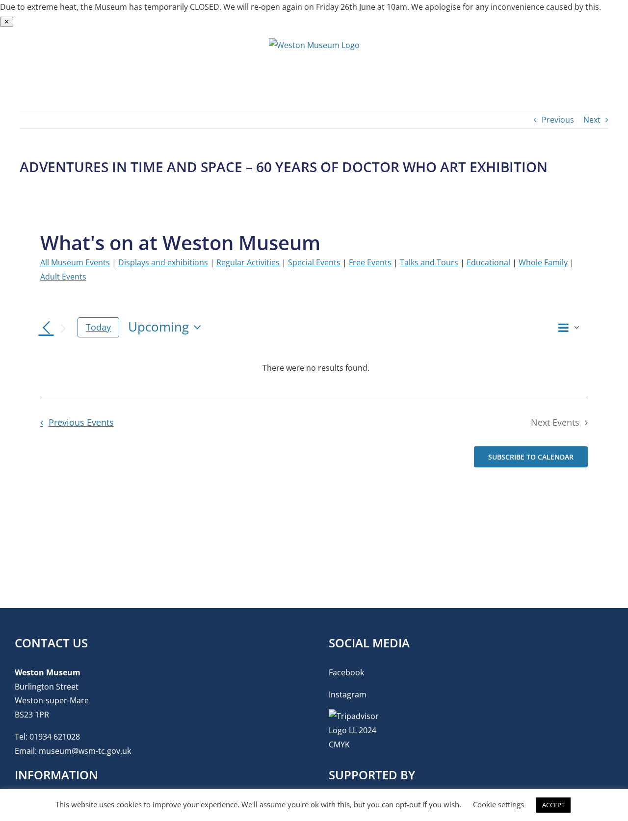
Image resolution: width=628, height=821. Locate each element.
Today (98, 327)
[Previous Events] (46, 328)
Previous (558, 119)
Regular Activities (248, 262)
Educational (488, 262)
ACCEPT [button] (553, 804)
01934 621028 (54, 736)
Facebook (346, 672)
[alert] (316, 368)
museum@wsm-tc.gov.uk (85, 750)
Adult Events (63, 276)
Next (592, 119)
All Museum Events (75, 262)
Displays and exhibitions (163, 262)
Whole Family (543, 262)
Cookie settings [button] (498, 804)
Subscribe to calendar (531, 457)
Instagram (347, 694)
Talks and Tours (429, 262)
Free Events (370, 262)
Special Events (314, 262)
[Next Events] (63, 328)
